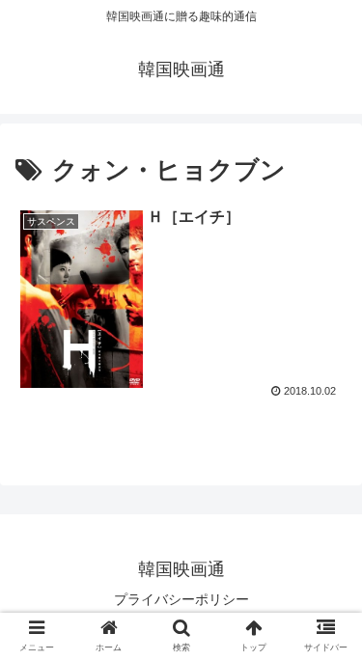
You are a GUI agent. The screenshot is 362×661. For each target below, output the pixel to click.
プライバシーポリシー (181, 599)
